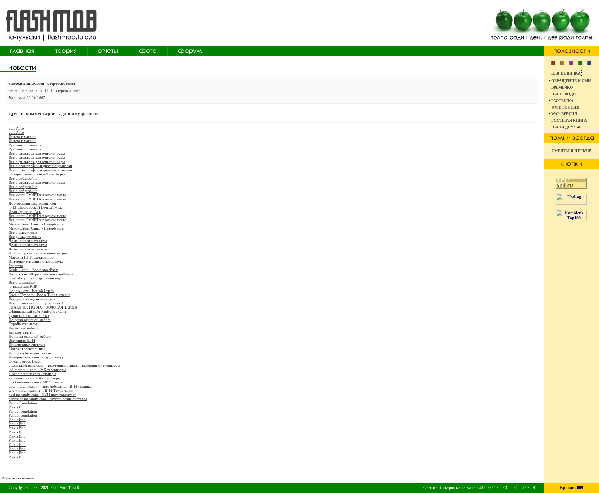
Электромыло (451, 487)
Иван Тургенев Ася (25, 211)
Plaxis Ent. (17, 407)
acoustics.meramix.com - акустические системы (48, 399)
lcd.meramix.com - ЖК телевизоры (37, 369)
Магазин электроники (27, 349)
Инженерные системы (27, 345)
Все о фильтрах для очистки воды (37, 153)
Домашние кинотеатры (28, 241)
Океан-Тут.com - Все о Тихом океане (39, 295)
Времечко (562, 87)
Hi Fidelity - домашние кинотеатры (38, 253)
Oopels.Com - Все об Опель (31, 290)
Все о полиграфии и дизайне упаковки (40, 166)
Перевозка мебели (23, 328)
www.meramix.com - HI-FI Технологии (41, 390)
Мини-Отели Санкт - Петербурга (36, 224)
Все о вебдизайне (23, 178)
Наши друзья (565, 127)
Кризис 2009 (571, 487)
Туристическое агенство (29, 315)
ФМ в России (565, 107)
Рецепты (16, 265)
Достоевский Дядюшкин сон (32, 203)
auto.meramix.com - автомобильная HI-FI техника (50, 386)
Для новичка (566, 73)
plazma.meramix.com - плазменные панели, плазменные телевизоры (64, 365)
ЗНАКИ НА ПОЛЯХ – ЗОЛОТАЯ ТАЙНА (43, 307)
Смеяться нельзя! (571, 151)
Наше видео (565, 94)
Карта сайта (476, 487)
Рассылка (562, 100)
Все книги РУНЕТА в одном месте (37, 195)
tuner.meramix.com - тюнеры (32, 374)
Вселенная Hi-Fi (22, 340)
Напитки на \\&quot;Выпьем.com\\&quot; (43, 274)
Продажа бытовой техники (31, 353)
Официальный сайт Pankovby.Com (37, 311)
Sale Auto (16, 128)
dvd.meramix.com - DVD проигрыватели (42, 394)
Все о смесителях (23, 232)
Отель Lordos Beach (25, 361)
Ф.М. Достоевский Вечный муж (35, 207)
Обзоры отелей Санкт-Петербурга (37, 174)
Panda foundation (23, 403)
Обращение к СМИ (571, 81)
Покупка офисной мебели (30, 320)
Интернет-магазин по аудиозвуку (36, 261)
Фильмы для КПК (23, 286)
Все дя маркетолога (25, 236)
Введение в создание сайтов (32, 299)
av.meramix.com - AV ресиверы (34, 378)
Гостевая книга (569, 120)
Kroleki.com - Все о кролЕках (33, 270)
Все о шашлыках (22, 282)
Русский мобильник (25, 145)
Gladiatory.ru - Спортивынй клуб (36, 278)
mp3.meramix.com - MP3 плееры (36, 382)
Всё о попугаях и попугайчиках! (36, 303)
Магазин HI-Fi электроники (31, 257)
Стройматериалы (23, 324)
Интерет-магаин (22, 137)
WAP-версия (564, 114)
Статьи (429, 487)
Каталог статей (21, 332)
